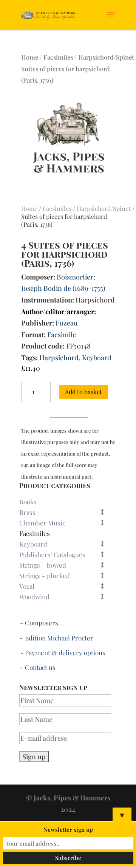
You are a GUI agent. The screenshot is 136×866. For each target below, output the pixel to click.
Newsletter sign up (68, 829)
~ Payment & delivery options (62, 652)
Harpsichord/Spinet (106, 57)
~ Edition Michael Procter (56, 638)
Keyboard (96, 357)
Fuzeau (67, 322)
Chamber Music (42, 523)
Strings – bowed (42, 565)
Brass (27, 512)
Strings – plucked (44, 575)
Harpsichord (59, 357)
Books (28, 501)
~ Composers (38, 623)
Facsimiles (58, 57)
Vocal (26, 586)
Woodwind (34, 597)
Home (29, 57)
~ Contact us (37, 667)
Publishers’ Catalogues (52, 554)
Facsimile (61, 334)
